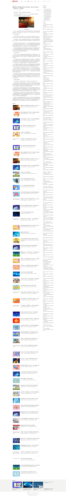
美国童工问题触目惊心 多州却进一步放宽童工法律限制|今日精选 (30, 112)
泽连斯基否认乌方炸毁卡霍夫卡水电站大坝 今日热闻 (29, 398)
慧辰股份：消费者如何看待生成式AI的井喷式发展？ (29, 338)
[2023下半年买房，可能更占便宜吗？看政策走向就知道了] (16, 440)
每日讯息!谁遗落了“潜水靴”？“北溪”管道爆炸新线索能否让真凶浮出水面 (30, 118)
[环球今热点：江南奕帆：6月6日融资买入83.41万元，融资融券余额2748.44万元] (16, 360)
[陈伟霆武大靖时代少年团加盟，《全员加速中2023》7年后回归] (16, 220)
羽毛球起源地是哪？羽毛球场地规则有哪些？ (48, 186)
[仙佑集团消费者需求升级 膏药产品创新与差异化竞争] (16, 240)
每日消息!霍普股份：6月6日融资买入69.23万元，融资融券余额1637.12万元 (30, 298)
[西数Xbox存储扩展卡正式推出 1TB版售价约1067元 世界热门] (16, 414)
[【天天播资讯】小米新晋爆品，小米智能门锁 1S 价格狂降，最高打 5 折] (16, 307)
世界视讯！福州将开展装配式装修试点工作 (47, 39)
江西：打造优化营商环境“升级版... (47, 9)
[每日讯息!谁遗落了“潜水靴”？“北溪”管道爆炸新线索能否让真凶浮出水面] (16, 120)
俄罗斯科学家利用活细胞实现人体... (48, 10)
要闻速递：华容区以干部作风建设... (48, 11)
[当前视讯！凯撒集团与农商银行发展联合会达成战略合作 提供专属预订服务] (16, 407)
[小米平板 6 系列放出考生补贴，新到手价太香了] (16, 287)
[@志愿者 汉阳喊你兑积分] (16, 234)
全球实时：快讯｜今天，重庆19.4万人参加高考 (48, 218)
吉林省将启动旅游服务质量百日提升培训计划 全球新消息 (30, 465)
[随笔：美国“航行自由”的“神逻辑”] (16, 460)
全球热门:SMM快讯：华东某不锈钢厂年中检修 (48, 40)
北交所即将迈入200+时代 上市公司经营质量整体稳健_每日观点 (30, 325)
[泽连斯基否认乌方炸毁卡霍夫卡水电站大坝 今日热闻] (16, 400)
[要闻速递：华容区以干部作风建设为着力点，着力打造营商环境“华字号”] (16, 200)
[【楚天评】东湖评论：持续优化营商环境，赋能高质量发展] (16, 280)
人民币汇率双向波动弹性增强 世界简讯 (27, 212)
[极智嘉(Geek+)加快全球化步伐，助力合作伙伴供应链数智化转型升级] (16, 447)
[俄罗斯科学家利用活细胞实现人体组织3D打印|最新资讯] (16, 194)
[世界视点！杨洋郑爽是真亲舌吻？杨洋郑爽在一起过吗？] (17, 485)
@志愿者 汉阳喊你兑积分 (46, 18)
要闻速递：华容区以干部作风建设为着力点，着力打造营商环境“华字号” (30, 198)
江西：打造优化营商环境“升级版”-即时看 (27, 185)
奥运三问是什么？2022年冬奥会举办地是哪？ (48, 124)
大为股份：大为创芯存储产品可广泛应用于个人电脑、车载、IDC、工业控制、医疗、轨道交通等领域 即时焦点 (30, 451)
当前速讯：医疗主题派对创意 (25, 172)
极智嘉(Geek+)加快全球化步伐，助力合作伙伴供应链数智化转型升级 (30, 445)
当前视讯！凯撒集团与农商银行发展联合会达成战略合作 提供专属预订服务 (30, 405)
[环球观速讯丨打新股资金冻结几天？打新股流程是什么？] (38, 485)
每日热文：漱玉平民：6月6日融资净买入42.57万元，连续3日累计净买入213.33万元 (30, 345)
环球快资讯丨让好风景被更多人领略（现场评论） (29, 138)
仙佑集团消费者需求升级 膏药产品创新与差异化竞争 (29, 238)
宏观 (25, 1)
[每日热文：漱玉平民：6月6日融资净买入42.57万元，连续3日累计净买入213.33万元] (16, 347)
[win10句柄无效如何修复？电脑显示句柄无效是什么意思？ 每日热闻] (28, 485)
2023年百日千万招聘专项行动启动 (47, 225)
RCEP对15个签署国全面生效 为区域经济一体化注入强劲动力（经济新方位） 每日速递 (30, 105)
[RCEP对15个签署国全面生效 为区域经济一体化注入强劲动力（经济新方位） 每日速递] (16, 107)
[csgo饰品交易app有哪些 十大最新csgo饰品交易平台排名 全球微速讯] (16, 334)
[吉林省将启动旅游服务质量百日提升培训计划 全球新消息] (16, 467)
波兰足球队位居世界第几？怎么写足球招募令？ (48, 268)
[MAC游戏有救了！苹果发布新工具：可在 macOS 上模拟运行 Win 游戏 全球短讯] (16, 254)
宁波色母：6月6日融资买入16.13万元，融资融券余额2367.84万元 (30, 318)
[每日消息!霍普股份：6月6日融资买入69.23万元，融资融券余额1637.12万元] (16, 300)
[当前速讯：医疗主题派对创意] (16, 174)
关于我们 (28, 492)
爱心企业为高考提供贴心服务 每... (47, 16)
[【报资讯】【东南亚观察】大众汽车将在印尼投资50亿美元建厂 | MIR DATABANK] (16, 394)
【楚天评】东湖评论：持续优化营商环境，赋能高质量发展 (30, 278)
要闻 (21, 1)
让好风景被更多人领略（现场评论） (47, 48)
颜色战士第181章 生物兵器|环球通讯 (47, 261)
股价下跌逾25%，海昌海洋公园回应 (27, 378)
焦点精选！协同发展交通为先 (25, 132)
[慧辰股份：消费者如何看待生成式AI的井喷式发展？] (16, 340)
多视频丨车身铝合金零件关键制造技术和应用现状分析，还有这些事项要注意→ (30, 431)
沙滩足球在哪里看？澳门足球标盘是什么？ (47, 267)
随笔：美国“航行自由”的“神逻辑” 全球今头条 (28, 125)
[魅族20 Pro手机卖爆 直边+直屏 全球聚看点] (16, 427)
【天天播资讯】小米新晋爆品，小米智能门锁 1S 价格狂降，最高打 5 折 (30, 305)
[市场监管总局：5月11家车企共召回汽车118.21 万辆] (16, 387)
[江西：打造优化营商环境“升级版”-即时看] (16, 187)
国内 (31, 1)
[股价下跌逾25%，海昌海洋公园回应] (16, 380)
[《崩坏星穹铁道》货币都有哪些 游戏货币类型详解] (16, 374)
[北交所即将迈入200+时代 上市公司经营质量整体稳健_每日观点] (16, 327)
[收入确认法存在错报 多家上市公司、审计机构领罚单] (16, 314)
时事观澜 (28, 1)
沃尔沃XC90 (44, 23)
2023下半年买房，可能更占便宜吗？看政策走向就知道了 (30, 438)
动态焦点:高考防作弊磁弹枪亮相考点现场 (27, 178)
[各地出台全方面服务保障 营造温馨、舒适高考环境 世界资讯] (16, 207)
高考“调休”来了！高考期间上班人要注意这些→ (48, 217)
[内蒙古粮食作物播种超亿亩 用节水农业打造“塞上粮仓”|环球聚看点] (16, 227)
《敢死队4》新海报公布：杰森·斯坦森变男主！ (48, 211)
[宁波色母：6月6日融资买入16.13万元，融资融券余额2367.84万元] (16, 320)
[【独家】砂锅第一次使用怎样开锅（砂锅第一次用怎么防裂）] (16, 294)
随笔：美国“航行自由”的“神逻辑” (26, 458)
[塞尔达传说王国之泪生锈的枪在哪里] (16, 274)
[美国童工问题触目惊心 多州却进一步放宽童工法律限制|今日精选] (16, 114)
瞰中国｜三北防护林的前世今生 (46, 328)
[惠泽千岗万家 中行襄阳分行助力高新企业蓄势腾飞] (16, 247)
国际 (35, 1)
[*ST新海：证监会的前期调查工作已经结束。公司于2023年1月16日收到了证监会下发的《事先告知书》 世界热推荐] (16, 260)
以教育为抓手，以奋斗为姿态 (46, 143)
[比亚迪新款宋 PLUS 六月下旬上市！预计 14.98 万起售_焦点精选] (16, 367)
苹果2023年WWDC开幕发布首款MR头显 (47, 244)
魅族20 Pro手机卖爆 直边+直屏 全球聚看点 (28, 425)
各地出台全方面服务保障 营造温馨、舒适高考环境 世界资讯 (30, 205)
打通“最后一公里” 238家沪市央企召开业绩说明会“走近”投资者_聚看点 (30, 265)
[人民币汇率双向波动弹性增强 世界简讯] (16, 214)
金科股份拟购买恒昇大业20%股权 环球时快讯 (28, 471)
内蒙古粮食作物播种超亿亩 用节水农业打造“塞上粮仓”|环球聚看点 (30, 225)
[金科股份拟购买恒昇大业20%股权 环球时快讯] (16, 473)
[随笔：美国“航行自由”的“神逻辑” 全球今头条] (16, 127)
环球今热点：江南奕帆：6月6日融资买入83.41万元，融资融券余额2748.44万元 (30, 358)
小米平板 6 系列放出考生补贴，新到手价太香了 (29, 285)
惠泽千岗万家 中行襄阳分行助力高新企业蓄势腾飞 (29, 245)
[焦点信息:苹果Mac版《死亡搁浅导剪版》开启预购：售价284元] (16, 420)
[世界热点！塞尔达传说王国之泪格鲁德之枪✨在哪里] (16, 354)
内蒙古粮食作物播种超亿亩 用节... (47, 17)
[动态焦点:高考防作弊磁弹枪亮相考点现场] (16, 180)
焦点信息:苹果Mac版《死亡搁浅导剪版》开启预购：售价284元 (30, 418)
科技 (38, 1)
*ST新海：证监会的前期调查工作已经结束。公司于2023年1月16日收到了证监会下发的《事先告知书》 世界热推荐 (30, 258)
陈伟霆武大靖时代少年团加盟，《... (48, 15)
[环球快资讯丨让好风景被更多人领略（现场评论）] (16, 140)
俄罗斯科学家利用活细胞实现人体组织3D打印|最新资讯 (30, 192)
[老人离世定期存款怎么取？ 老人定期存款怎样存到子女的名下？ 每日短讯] (48, 485)
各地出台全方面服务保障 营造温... (47, 12)
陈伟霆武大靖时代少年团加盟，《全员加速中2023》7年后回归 (30, 218)
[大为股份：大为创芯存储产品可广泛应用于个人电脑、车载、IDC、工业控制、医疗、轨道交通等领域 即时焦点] (16, 453)
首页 (13, 5)
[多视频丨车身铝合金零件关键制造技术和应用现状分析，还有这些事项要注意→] (16, 433)
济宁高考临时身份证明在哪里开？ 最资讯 (47, 80)
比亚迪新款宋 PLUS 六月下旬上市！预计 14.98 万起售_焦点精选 (30, 365)
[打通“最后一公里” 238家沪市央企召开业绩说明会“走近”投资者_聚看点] (16, 267)
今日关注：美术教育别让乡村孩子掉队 (47, 161)
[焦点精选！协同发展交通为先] (16, 134)
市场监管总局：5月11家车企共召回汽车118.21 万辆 (29, 385)
